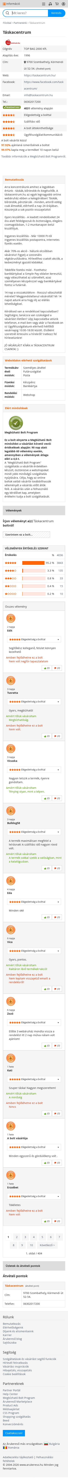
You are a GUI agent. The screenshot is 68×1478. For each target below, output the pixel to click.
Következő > (47, 1245)
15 (61, 586)
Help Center (10, 1394)
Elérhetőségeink (13, 1327)
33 (61, 578)
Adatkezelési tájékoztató (18, 1457)
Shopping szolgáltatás (17, 1416)
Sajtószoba (9, 1342)
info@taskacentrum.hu (38, 95)
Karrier (7, 1335)
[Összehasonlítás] (50, 4)
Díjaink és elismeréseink (18, 1331)
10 (61, 594)
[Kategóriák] (43, 4)
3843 (60, 563)
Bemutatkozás (12, 1323)
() (47, 667)
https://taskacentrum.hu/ (40, 75)
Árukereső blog (12, 1339)
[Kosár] (57, 4)
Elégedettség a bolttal (33, 639)
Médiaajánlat (11, 1409)
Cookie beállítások (14, 1374)
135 (60, 570)
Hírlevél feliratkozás (15, 1363)
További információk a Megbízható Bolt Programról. (33, 156)
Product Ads (10, 1405)
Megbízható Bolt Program (19, 1398)
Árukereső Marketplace (17, 1401)
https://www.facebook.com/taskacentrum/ (43, 85)
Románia (13, 1447)
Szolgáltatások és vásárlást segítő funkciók (29, 1359)
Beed (6, 1420)
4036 (60, 555)
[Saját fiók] (63, 4)
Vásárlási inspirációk (16, 1366)
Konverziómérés (13, 1424)
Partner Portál (11, 1390)
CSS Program (11, 1413)
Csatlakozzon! (13, 1433)
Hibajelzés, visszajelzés (17, 1370)
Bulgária (54, 1443)
